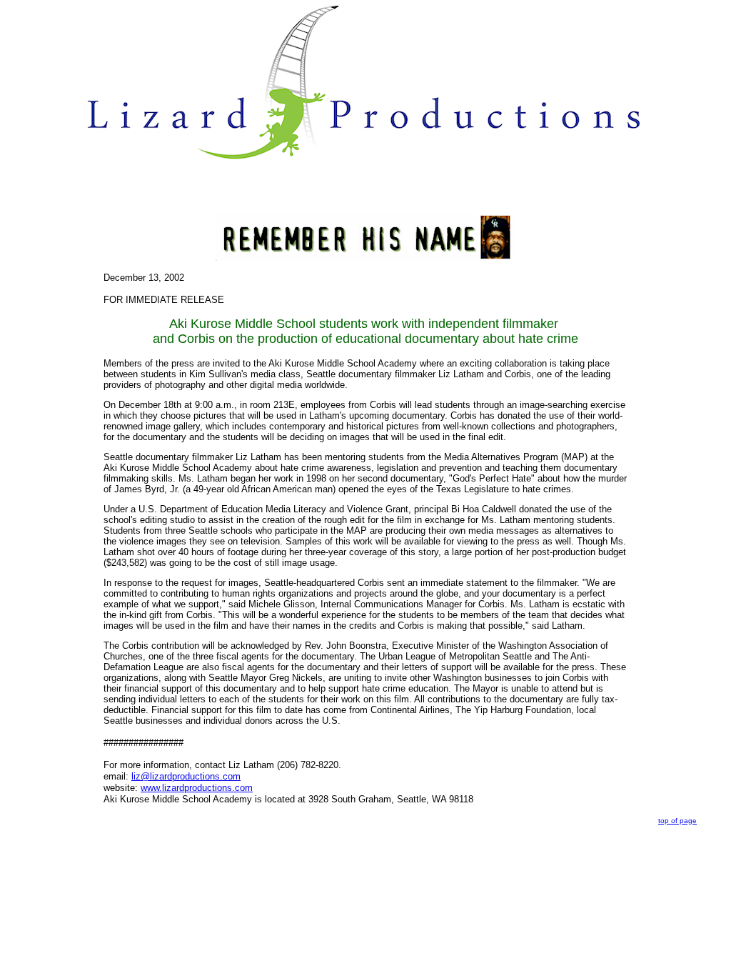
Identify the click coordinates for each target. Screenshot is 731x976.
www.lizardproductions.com (197, 787)
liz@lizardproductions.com (186, 776)
